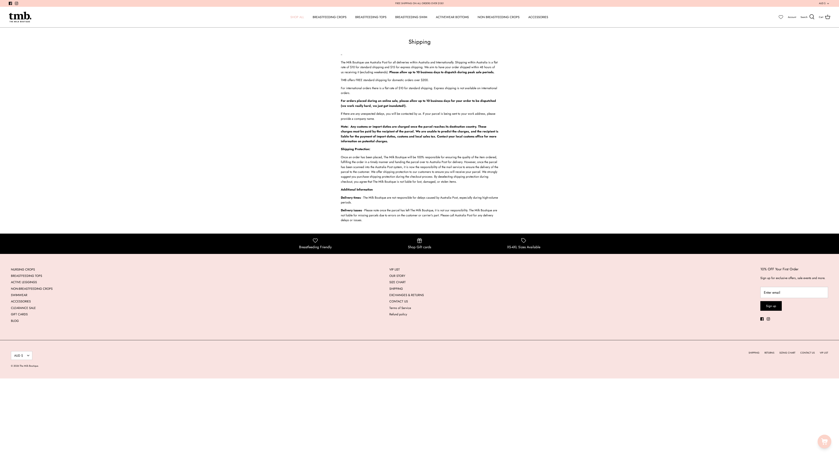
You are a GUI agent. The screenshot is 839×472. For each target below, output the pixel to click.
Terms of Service (400, 308)
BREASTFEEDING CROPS (330, 17)
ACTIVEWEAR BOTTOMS (452, 17)
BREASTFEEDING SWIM (411, 17)
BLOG (15, 321)
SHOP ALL (297, 17)
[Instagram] (16, 3)
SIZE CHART (397, 282)
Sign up (771, 306)
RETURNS (769, 352)
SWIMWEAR (19, 295)
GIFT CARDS (19, 314)
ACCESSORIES (538, 17)
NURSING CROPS (23, 269)
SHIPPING (396, 288)
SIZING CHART (787, 352)
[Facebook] (10, 3)
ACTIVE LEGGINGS (24, 282)
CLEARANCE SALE (23, 308)
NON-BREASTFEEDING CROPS (32, 288)
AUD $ (822, 3)
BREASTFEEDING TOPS (371, 17)
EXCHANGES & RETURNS (406, 295)
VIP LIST (394, 269)
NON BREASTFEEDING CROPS (499, 17)
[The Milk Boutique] (20, 17)
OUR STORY (397, 276)
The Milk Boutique (29, 366)
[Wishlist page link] (781, 17)
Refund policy (398, 314)
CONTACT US (398, 301)
